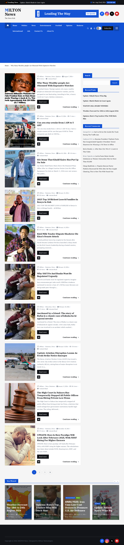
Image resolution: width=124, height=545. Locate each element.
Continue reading (70, 107)
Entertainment (45, 25)
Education (48, 307)
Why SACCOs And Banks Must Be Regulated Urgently (54, 275)
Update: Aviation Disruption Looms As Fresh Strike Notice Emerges (57, 354)
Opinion (69, 25)
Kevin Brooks (87, 149)
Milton (42, 76)
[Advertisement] (62, 48)
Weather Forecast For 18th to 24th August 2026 (100, 111)
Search (87, 75)
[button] (114, 481)
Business (80, 25)
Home (15, 25)
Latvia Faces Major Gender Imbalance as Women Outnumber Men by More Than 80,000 (99, 159)
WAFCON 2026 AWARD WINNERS (95, 106)
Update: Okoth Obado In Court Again (97, 101)
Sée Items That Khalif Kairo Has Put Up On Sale (57, 161)
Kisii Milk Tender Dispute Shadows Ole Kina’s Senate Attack (57, 235)
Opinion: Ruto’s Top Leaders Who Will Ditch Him (47, 507)
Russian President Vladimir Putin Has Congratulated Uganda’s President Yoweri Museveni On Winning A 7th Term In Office (101, 142)
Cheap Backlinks (88, 166)
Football (59, 25)
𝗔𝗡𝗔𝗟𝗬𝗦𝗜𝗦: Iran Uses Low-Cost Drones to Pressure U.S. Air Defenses (76, 506)
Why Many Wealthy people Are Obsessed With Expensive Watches (33, 66)
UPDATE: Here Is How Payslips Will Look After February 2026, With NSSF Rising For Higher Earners (57, 438)
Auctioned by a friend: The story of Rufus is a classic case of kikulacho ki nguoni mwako (56, 316)
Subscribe (107, 28)
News (34, 25)
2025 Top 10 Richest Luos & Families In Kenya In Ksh (57, 200)
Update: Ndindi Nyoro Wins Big (95, 96)
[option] (18, 502)
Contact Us (38, 31)
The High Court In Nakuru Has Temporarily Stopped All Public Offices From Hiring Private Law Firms (57, 395)
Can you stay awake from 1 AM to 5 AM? (55, 124)
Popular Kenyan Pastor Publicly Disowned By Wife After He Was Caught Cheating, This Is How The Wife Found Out (100, 169)
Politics (24, 25)
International (18, 31)
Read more (43, 102)
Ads (28, 31)
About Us (50, 31)
